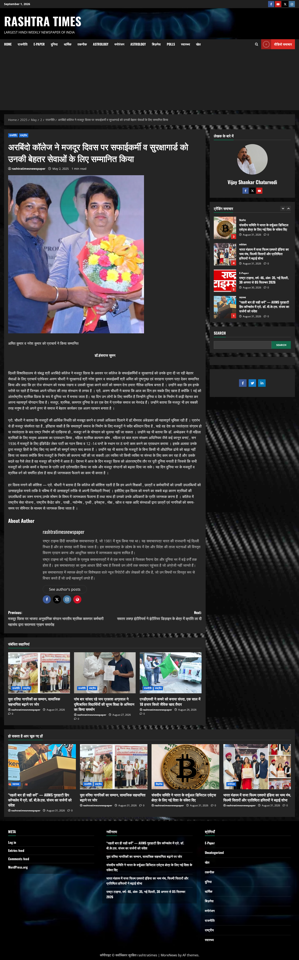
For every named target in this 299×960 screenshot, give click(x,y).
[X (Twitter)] (285, 4)
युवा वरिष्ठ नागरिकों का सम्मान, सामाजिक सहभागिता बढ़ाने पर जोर (34, 701)
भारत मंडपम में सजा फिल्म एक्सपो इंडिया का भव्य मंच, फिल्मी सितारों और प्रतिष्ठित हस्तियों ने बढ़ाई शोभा (225, 228)
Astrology (100, 44)
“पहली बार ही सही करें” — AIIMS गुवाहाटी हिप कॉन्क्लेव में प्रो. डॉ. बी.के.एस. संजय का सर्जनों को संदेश (225, 281)
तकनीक (82, 44)
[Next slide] (288, 208)
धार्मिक (67, 44)
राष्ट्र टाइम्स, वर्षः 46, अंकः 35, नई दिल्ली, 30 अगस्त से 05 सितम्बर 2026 (225, 254)
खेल (198, 44)
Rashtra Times (42, 21)
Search (220, 333)
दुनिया (54, 44)
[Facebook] (271, 4)
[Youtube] (278, 4)
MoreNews (169, 955)
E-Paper (39, 44)
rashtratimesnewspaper (28, 169)
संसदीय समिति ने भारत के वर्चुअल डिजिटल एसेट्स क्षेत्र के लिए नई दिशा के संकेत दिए (184, 797)
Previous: (56, 618)
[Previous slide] (282, 208)
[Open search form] (256, 44)
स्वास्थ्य (185, 44)
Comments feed (18, 858)
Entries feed (16, 850)
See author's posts (65, 589)
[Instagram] (292, 4)
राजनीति (22, 44)
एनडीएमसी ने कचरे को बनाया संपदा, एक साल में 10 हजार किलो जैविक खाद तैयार (170, 701)
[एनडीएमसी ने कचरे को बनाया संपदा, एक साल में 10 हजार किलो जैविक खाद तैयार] (171, 672)
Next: (159, 615)
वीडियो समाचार (283, 43)
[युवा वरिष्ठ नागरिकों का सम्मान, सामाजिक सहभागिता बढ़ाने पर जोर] (39, 672)
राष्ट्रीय (23, 135)
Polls (171, 44)
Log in (12, 842)
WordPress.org (18, 867)
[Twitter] (252, 190)
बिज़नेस (156, 44)
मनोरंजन (119, 44)
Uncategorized (214, 852)
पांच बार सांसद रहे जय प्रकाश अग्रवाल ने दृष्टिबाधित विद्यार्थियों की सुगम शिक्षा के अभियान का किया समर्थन (104, 704)
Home (8, 44)
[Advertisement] (149, 79)
